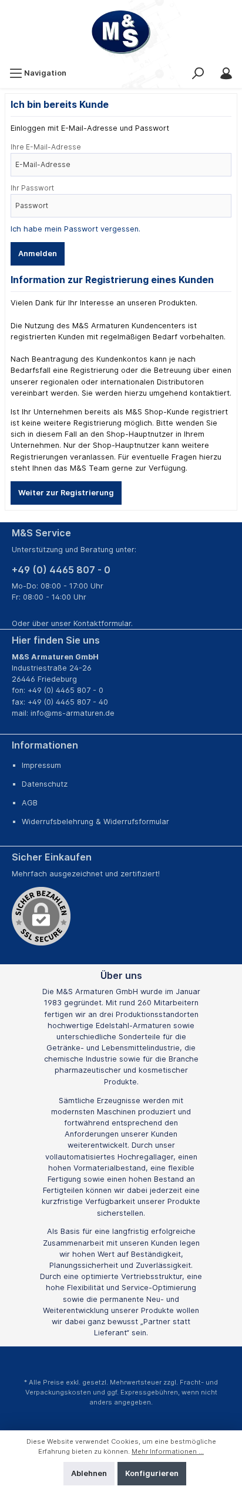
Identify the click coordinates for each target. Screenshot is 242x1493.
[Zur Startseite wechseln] (121, 32)
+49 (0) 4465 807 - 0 (61, 570)
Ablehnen (89, 1473)
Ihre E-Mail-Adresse (46, 146)
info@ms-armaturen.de (73, 713)
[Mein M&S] (226, 73)
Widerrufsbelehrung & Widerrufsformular (95, 821)
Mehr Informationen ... (168, 1451)
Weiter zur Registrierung (66, 492)
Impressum (41, 765)
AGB (30, 802)
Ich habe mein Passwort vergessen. (75, 229)
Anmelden (37, 253)
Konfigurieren (152, 1473)
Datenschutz (45, 784)
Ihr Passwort (32, 187)
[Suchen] (198, 73)
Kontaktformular (102, 623)
